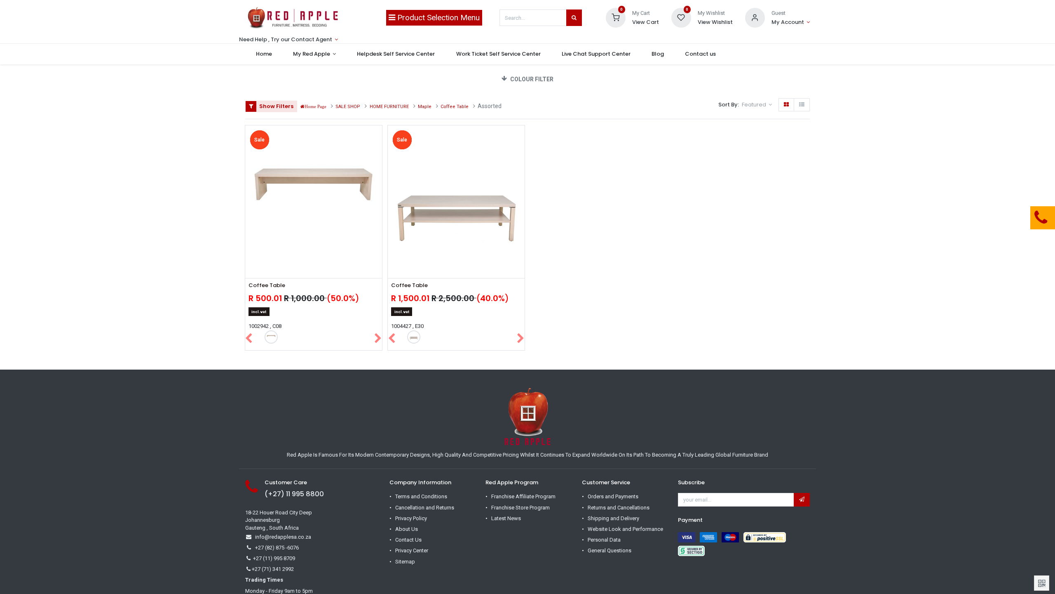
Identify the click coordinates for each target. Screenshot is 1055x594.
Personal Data (604, 540)
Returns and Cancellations (618, 507)
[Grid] (786, 104)
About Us (406, 529)
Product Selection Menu (437, 17)
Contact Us (408, 540)
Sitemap (405, 562)
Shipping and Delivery (613, 518)
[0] (616, 17)
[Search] (574, 17)
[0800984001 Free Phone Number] (999, 217)
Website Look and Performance (625, 529)
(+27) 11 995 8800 (294, 494)
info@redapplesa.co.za (283, 537)
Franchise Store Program (520, 507)
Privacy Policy (411, 518)
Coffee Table (267, 285)
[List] (802, 104)
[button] (757, 105)
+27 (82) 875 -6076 (277, 547)
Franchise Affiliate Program (523, 496)
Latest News (506, 518)
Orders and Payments (613, 496)
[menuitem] (263, 54)
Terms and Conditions (421, 496)
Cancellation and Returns (424, 507)
